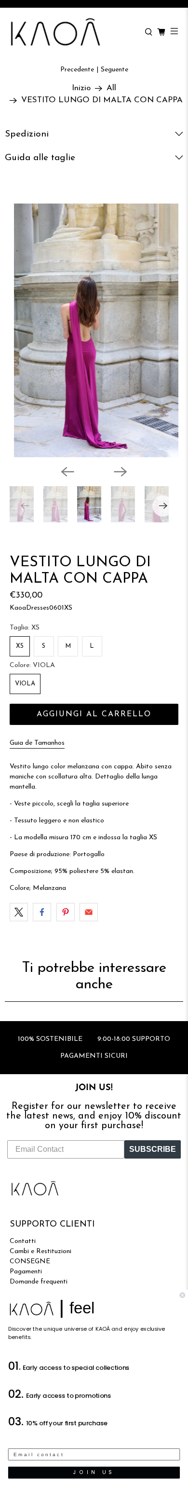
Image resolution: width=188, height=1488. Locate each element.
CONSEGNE (30, 1261)
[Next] (120, 471)
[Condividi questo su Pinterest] (65, 912)
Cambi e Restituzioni (40, 1251)
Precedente (77, 69)
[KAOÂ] (72, 32)
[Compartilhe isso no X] (19, 912)
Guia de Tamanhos (37, 743)
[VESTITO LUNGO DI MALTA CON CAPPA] (94, 330)
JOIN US (93, 1472)
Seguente (114, 69)
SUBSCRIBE (152, 1149)
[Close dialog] (182, 1295)
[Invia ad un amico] (89, 912)
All (111, 88)
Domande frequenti (38, 1281)
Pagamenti (26, 1271)
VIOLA (25, 684)
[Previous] (67, 471)
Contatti (23, 1241)
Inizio (81, 88)
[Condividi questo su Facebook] (42, 912)
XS (20, 646)
